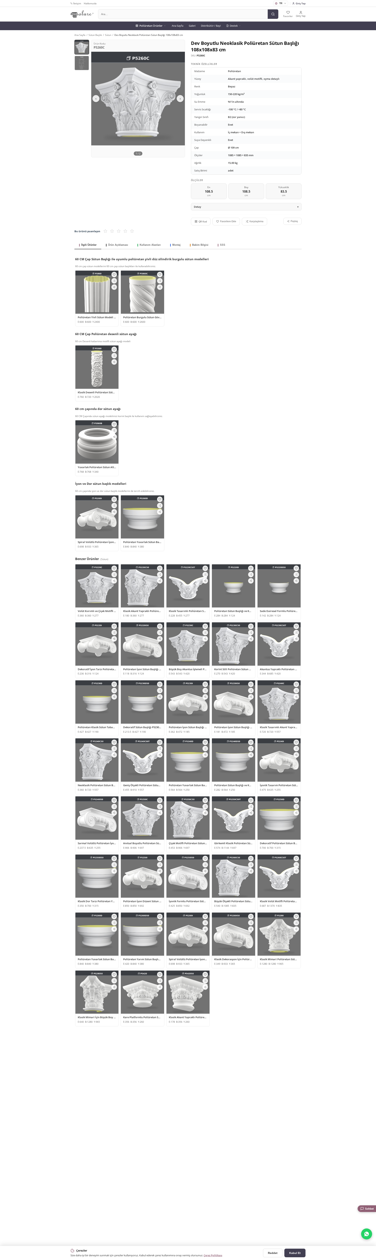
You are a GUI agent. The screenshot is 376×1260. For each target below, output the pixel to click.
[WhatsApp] (366, 1233)
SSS (222, 244)
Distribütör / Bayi (211, 25)
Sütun (108, 35)
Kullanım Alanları (150, 244)
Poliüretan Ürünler (151, 25)
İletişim (77, 3)
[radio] (105, 231)
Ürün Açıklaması (118, 244)
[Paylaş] (114, 287)
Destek (234, 25)
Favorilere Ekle (228, 221)
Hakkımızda (90, 3)
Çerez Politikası (213, 1255)
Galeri (192, 25)
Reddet (272, 1253)
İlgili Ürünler (89, 244)
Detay (197, 206)
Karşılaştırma (256, 221)
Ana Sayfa (177, 25)
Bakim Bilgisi (200, 244)
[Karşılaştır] (114, 281)
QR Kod (203, 221)
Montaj (176, 244)
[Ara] (273, 14)
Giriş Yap (301, 3)
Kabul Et (295, 1253)
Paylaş (294, 221)
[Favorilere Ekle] (114, 274)
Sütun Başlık (95, 35)
